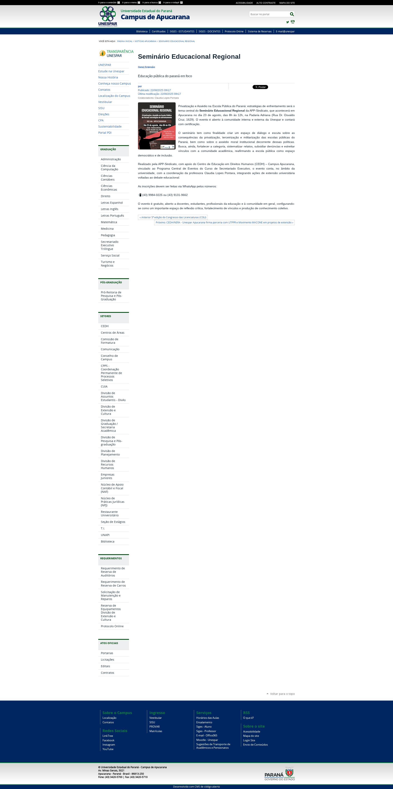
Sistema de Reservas (260, 31)
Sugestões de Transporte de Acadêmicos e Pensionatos (213, 746)
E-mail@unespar (285, 31)
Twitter (288, 22)
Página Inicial (124, 41)
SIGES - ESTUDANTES (182, 31)
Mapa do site (251, 736)
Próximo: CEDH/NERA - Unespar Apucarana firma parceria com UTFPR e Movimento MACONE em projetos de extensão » (224, 222)
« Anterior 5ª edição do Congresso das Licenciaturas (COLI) (173, 217)
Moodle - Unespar (207, 740)
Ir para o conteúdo (108, 2)
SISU (152, 722)
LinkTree (108, 736)
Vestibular (155, 718)
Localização (109, 718)
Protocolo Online (234, 31)
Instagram (109, 744)
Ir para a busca (151, 2)
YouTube (293, 22)
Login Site (249, 740)
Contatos (108, 722)
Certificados (159, 31)
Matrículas (155, 731)
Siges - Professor (206, 731)
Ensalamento (204, 722)
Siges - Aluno (204, 726)
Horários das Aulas (207, 718)
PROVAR (154, 726)
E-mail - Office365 (206, 735)
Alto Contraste (266, 2)
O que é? (248, 718)
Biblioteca (142, 31)
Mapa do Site (287, 2)
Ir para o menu (130, 2)
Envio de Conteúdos (255, 744)
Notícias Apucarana (145, 41)
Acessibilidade (244, 2)
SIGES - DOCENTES (209, 31)
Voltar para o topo (282, 694)
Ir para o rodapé (172, 2)
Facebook (108, 740)
